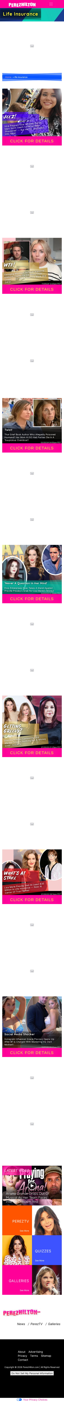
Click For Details (32, 141)
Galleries (54, 1324)
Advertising (35, 1351)
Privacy (22, 1355)
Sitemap (46, 1355)
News (21, 1324)
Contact (23, 1359)
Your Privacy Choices (35, 1399)
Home (8, 77)
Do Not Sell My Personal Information (32, 1373)
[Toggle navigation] (51, 4)
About (21, 1351)
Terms (34, 1355)
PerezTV (37, 1324)
